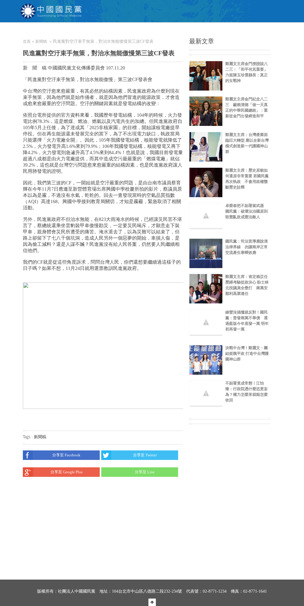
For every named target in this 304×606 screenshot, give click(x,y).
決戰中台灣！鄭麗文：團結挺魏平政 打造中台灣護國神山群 (247, 353)
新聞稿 (41, 41)
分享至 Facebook (66, 455)
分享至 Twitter (145, 455)
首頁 (27, 41)
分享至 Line (145, 472)
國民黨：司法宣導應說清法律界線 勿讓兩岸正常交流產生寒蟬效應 (246, 247)
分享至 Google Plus (66, 472)
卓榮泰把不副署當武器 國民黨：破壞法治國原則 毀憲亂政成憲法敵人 (246, 211)
